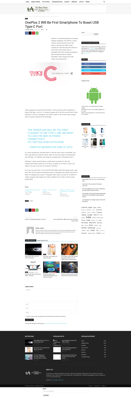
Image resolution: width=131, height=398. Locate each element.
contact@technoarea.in (57, 380)
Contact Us (103, 385)
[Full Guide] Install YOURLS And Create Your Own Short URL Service (69, 356)
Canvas (93, 209)
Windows (74, 2)
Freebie (93, 212)
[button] (104, 2)
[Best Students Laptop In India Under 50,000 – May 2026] (33, 267)
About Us (91, 385)
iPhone (83, 220)
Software (83, 230)
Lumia (99, 220)
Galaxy (83, 215)
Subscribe (102, 73)
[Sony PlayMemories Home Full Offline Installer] (57, 343)
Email (44, 388)
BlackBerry (83, 209)
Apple (90, 207)
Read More (86, 53)
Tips (97, 230)
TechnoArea (92, 48)
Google (89, 215)
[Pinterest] (33, 33)
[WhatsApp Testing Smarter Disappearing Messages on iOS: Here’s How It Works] (51, 267)
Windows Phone (91, 233)
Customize (99, 210)
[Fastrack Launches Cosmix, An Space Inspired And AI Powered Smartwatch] (69, 267)
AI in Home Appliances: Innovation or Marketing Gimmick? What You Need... (40, 356)
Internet (94, 217)
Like (104, 63)
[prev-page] (26, 280)
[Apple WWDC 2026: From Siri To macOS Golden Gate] (33, 249)
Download (83, 212)
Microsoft (92, 222)
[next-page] (28, 280)
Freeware (99, 212)
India (88, 217)
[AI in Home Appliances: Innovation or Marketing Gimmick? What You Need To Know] (29, 357)
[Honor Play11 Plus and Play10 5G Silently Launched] (51, 249)
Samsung (91, 228)
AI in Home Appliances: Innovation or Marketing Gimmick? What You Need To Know (93, 189)
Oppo (100, 225)
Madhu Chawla (29, 29)
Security (66, 2)
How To (96, 215)
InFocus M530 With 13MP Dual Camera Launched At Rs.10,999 (65, 220)
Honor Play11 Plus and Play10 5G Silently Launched (92, 184)
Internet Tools (100, 217)
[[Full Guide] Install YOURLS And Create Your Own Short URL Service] (57, 357)
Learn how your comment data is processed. (56, 323)
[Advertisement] (78, 8)
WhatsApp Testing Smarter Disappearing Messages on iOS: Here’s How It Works (50, 276)
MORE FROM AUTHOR (42, 240)
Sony (88, 230)
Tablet (92, 230)
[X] (30, 33)
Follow (103, 67)
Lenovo (93, 220)
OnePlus (31, 200)
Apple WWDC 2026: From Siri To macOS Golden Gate (93, 180)
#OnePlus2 (39, 129)
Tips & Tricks (46, 2)
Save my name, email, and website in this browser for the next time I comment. (46, 316)
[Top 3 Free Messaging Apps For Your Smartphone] (57, 349)
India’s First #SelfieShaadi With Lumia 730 (35, 219)
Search (83, 32)
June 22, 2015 (64, 147)
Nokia (91, 225)
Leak (88, 220)
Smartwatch (98, 228)
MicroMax (84, 222)
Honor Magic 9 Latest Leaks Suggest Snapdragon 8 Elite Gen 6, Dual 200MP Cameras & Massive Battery (69, 258)
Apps (94, 207)
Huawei (83, 217)
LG (96, 220)
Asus (99, 207)
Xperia (103, 233)
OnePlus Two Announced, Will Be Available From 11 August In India (67, 191)
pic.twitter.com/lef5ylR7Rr (46, 142)
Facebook (89, 212)
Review (88, 2)
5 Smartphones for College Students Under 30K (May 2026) (93, 200)
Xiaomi (98, 233)
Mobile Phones (35, 2)
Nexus (86, 225)
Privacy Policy (97, 385)
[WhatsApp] (37, 33)
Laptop (81, 2)
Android (84, 207)
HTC (101, 215)
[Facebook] (26, 33)
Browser (89, 210)
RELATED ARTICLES (30, 240)
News (27, 2)
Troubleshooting (57, 2)
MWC (82, 225)
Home (26, 16)
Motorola (99, 223)
